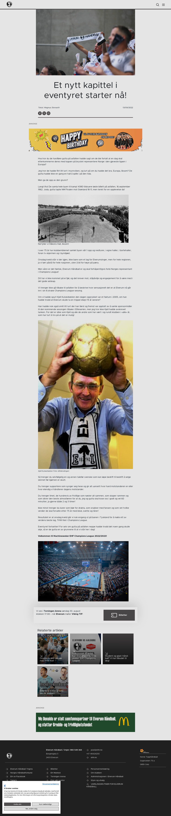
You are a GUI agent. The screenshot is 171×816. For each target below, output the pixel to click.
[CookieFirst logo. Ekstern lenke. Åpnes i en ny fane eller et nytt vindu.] (5, 786)
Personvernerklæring (50, 784)
